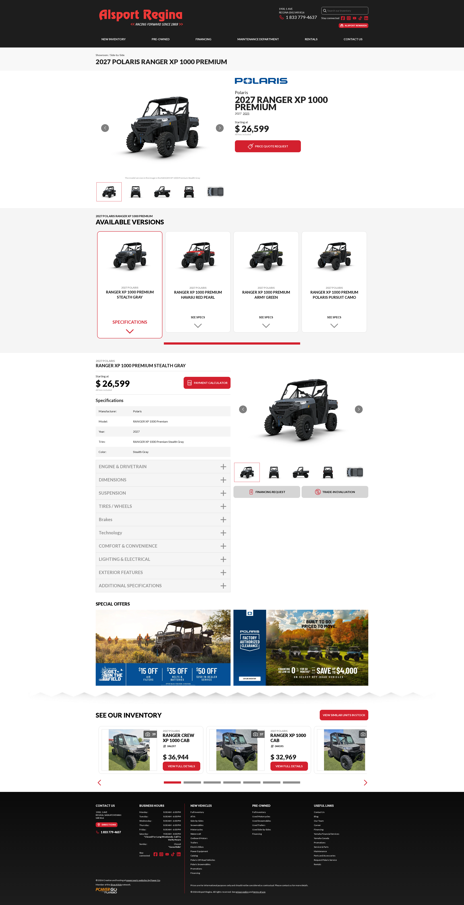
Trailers (194, 842)
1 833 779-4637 (301, 17)
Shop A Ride (116, 884)
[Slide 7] (291, 782)
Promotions (196, 868)
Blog (316, 816)
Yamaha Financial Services (326, 833)
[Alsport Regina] (141, 17)
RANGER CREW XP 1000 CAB (178, 738)
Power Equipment (199, 851)
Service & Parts (321, 847)
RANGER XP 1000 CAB (288, 738)
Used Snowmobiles (261, 820)
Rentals (311, 39)
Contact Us (353, 39)
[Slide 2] (192, 782)
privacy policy (242, 891)
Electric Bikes (197, 847)
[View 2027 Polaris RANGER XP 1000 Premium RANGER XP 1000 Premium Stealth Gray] (109, 191)
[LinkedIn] (366, 18)
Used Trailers (258, 825)
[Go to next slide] (220, 128)
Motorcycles (196, 829)
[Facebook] (343, 18)
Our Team (319, 820)
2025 (246, 113)
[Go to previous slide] (105, 128)
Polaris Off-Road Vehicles (202, 860)
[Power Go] (128, 890)
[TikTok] (360, 18)
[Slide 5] (251, 782)
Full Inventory (197, 812)
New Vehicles (201, 805)
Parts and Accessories (324, 855)
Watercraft (195, 833)
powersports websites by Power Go (143, 880)
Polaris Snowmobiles (200, 864)
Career (317, 825)
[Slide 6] (271, 782)
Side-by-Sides (197, 820)
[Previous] (99, 782)
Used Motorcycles (261, 816)
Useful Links (324, 805)
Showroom (102, 55)
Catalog (194, 855)
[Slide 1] (232, 343)
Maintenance (320, 851)
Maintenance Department (258, 39)
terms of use (259, 891)
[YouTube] (354, 18)
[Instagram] (349, 18)
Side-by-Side (117, 55)
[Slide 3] (212, 782)
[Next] (364, 782)
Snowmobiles (197, 825)
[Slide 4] (232, 782)
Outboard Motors (199, 838)
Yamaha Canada (321, 838)
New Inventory (114, 39)
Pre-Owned (161, 39)
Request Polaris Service (325, 860)
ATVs (192, 816)
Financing (203, 39)
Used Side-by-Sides (261, 829)
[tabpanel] (160, 829)
